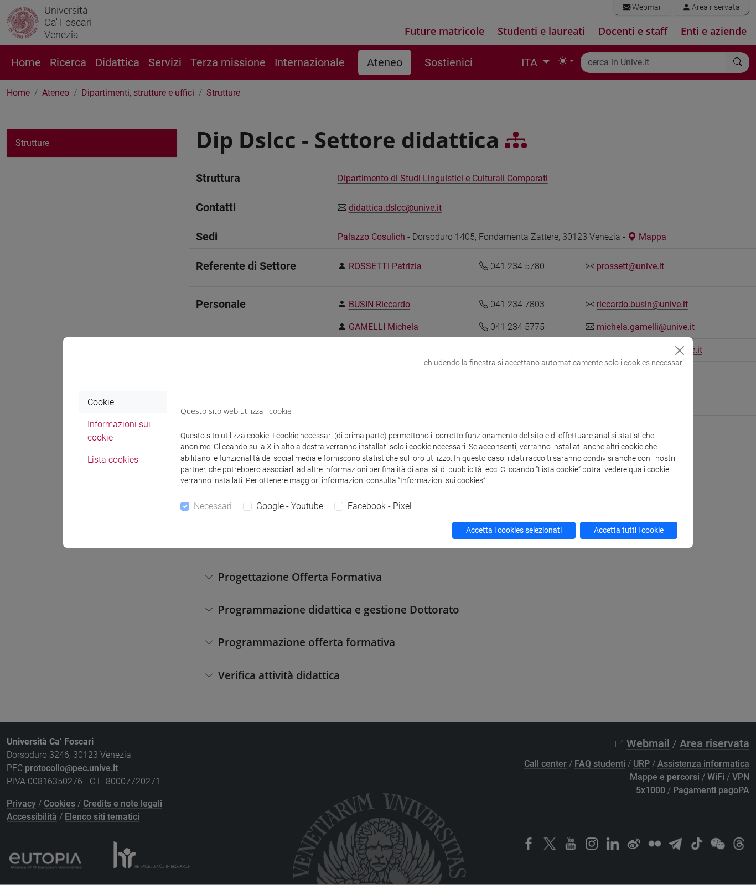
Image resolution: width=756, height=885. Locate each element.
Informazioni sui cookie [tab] (119, 431)
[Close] (679, 350)
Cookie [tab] (100, 402)
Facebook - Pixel (380, 506)
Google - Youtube (289, 506)
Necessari (213, 506)
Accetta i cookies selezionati (514, 530)
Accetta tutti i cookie (629, 530)
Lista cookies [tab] (112, 459)
